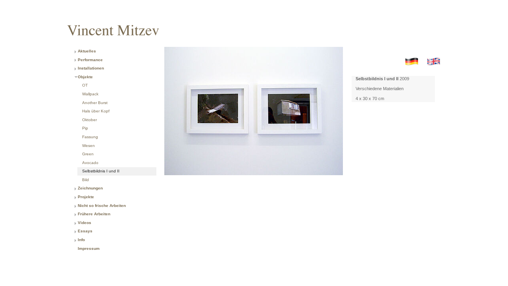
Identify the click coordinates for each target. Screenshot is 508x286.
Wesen (88, 145)
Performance (90, 60)
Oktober (89, 120)
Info (81, 240)
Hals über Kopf (96, 111)
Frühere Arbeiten (94, 214)
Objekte (85, 77)
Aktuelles (87, 51)
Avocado (90, 162)
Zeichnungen (90, 188)
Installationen (91, 68)
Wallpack (90, 94)
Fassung (90, 137)
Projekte (86, 197)
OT (85, 85)
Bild (85, 180)
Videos (84, 222)
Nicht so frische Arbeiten (102, 205)
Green (88, 154)
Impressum (89, 248)
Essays (85, 231)
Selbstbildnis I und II (100, 171)
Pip (85, 128)
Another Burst (95, 102)
